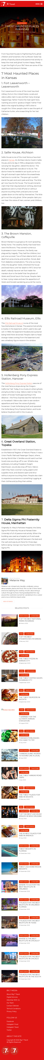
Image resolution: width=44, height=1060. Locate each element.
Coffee (21, 671)
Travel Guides (35, 768)
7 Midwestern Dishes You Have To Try (29, 739)
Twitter (9, 1030)
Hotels (21, 709)
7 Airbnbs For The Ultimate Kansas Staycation (27, 719)
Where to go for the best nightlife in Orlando (29, 887)
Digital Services (12, 997)
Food (21, 633)
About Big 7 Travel (13, 994)
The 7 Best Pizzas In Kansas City (28, 660)
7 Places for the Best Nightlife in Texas (29, 922)
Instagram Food (12, 1024)
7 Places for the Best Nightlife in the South (30, 976)
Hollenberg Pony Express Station (18, 383)
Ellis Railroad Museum (14, 323)
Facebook (10, 1021)
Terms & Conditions (13, 1009)
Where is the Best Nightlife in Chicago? (29, 940)
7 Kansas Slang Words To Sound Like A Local (30, 755)
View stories (8, 601)
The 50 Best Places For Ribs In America (30, 835)
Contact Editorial (13, 1006)
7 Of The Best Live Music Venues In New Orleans (30, 815)
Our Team (10, 1003)
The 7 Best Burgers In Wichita (29, 698)
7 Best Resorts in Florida (27, 850)
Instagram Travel (13, 1027)
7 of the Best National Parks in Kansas (30, 620)
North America (22, 23)
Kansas (11, 160)
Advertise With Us (13, 1000)
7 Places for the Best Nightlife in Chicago (29, 958)
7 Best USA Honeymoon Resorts (30, 868)
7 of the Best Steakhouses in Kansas (30, 638)
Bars (21, 807)
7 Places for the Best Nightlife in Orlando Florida (29, 905)
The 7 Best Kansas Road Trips (30, 776)
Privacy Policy (12, 1011)
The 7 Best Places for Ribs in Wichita (29, 796)
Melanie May (23, 32)
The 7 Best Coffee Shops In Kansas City (30, 679)
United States (35, 615)
